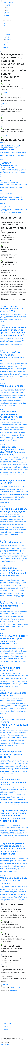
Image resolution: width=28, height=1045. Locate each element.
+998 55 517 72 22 (15, 987)
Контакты (6, 17)
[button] (2, 522)
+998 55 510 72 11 (14, 990)
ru (4, 27)
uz (4, 23)
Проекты (6, 12)
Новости (6, 13)
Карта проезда (5, 1044)
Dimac (8, 7)
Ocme (7, 10)
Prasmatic (9, 9)
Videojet (8, 4)
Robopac (8, 5)
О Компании (7, 15)
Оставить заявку (5, 984)
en (4, 25)
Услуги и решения (8, 2)
